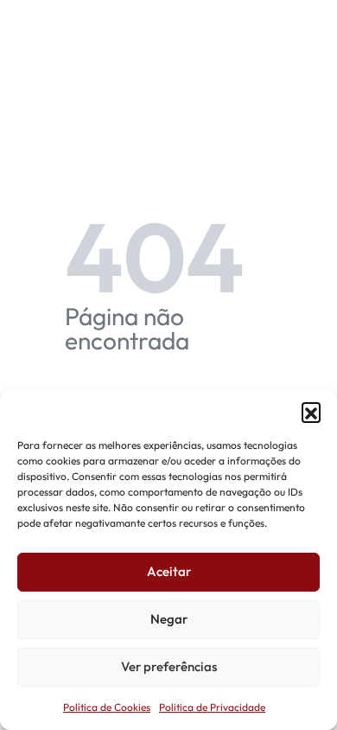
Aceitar (169, 571)
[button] (311, 411)
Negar (169, 619)
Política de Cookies (106, 707)
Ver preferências (169, 666)
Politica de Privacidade (212, 707)
